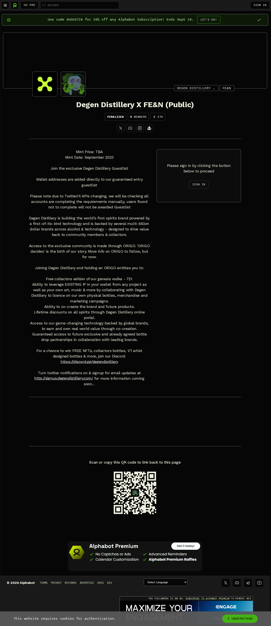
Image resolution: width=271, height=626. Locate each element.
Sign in (260, 5)
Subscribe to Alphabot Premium (207, 598)
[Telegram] (248, 583)
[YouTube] (259, 583)
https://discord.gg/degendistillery (89, 362)
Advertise (87, 582)
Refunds (70, 582)
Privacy (56, 582)
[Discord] (130, 128)
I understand (240, 618)
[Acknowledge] (259, 20)
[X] (121, 128)
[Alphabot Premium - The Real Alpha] (135, 552)
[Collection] (149, 128)
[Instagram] (140, 128)
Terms (44, 582)
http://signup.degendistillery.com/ (63, 378)
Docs (100, 582)
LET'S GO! (208, 19)
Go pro (29, 5)
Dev (109, 582)
